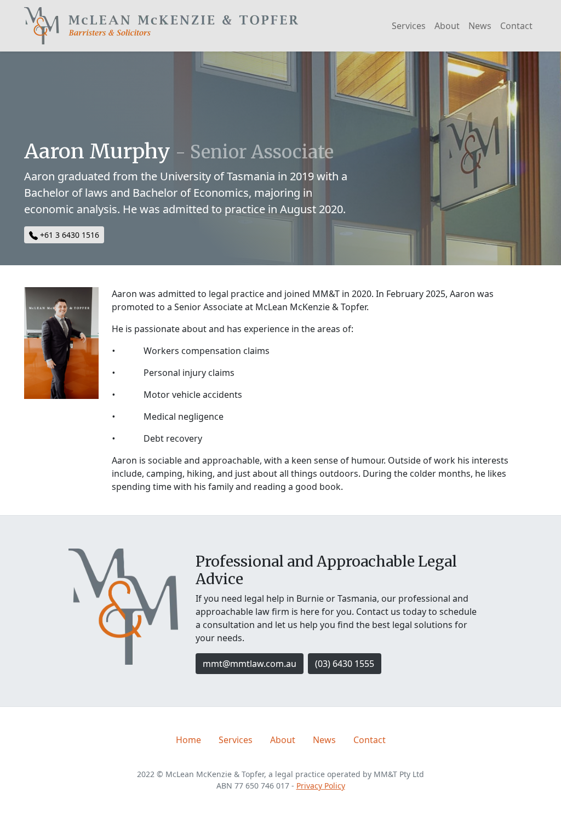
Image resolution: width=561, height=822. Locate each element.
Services (409, 26)
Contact (516, 26)
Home (188, 740)
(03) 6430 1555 (344, 664)
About (447, 26)
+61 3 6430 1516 (68, 235)
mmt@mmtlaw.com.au (249, 664)
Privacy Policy (320, 785)
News (479, 26)
